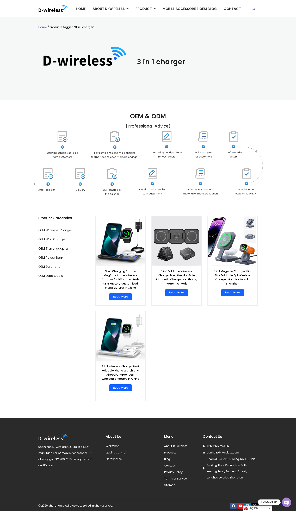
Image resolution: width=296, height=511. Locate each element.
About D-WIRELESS (108, 8)
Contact (232, 8)
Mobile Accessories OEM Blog (190, 8)
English (253, 508)
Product (143, 8)
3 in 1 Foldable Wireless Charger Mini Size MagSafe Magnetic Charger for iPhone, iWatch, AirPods (176, 277)
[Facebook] (233, 506)
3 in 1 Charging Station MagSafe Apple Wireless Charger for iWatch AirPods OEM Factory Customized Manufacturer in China (120, 279)
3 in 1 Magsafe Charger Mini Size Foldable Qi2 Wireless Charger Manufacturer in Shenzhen (232, 277)
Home (81, 8)
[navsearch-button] (253, 8)
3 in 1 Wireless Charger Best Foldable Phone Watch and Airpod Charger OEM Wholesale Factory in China (120, 372)
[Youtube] (240, 506)
